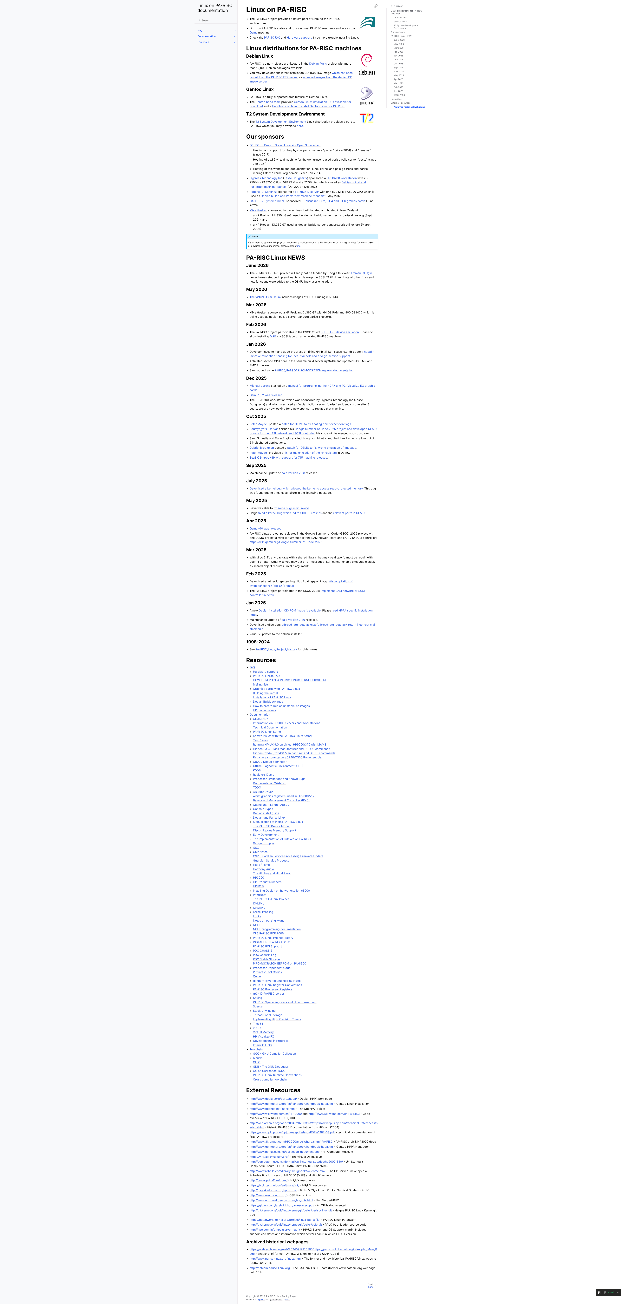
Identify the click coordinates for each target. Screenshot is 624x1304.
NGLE (257, 925)
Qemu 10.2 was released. (266, 395)
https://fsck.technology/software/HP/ (274, 1185)
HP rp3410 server (307, 191)
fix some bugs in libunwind (291, 508)
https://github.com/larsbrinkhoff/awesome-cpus (282, 1205)
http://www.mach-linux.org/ (268, 1195)
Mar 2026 (398, 48)
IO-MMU (259, 903)
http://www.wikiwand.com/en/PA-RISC (334, 1113)
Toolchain (203, 42)
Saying (257, 997)
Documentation (206, 36)
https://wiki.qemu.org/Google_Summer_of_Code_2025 (286, 542)
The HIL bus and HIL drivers (272, 873)
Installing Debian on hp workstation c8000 (281, 890)
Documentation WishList (269, 783)
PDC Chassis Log (264, 955)
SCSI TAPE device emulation (340, 332)
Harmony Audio (263, 869)
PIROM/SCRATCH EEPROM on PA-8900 (279, 963)
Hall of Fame (261, 864)
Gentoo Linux (400, 21)
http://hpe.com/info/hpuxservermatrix (275, 1229)
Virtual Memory (263, 1032)
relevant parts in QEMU (349, 513)
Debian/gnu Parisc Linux (269, 817)
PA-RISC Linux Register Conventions (277, 985)
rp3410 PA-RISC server (268, 993)
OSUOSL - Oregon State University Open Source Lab (285, 145)
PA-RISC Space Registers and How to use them (284, 1002)
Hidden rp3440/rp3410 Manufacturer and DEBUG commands (294, 753)
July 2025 (399, 71)
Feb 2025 (398, 87)
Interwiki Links (262, 1045)
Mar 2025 (398, 83)
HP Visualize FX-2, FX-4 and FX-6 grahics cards (333, 201)
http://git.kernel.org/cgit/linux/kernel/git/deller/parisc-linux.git (291, 1210)
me (298, 245)
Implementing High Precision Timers (277, 1019)
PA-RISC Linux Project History (273, 937)
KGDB (257, 770)
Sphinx (261, 1299)
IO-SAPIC (259, 907)
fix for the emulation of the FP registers (310, 452)
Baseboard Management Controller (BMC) (281, 800)
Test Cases (260, 740)
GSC (256, 847)
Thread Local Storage (267, 1015)
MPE (273, 336)
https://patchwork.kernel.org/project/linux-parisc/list (285, 1219)
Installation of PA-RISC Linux (272, 697)
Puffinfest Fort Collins (267, 972)
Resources (396, 99)
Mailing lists (261, 684)
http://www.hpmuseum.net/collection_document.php (285, 1151)
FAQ (199, 30)
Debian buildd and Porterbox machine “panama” (293, 196)
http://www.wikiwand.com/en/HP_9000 (276, 1113)
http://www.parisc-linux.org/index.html (275, 1258)
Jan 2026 (398, 55)
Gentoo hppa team (267, 102)
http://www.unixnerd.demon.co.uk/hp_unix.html (281, 1200)
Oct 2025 (398, 63)
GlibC (256, 1062)
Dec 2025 (398, 59)
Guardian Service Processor (272, 860)
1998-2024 (399, 95)
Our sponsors (398, 32)
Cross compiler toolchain (270, 1079)
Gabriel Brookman (262, 447)
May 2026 (399, 44)
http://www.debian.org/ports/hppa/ (273, 1098)
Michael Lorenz (260, 385)
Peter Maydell (259, 424)
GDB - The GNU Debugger (270, 1066)
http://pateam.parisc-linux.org (270, 1268)
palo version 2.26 (293, 619)
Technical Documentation (270, 727)
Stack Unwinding (264, 1010)
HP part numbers (264, 710)
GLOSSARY (260, 718)
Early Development (266, 834)
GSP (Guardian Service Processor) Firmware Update (288, 856)
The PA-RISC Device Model (271, 826)
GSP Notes (260, 852)
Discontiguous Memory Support (274, 830)
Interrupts (259, 894)
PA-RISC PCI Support (267, 946)
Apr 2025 (398, 79)
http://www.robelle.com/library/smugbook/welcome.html (287, 1171)
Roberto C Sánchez (263, 191)
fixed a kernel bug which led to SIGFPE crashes (290, 513)
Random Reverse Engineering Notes (277, 980)
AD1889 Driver (263, 792)
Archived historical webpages (409, 107)
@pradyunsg (276, 1299)
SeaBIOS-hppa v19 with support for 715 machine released (288, 457)
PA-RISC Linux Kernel (267, 731)
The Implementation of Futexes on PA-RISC (282, 839)
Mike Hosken (258, 210)
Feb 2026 (398, 51)
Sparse (257, 1006)
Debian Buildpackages (268, 701)
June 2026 (399, 40)
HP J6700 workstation (342, 178)
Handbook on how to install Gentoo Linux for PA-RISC (308, 106)
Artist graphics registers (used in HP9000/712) (284, 796)
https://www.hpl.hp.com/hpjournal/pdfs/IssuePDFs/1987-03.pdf (292, 1132)
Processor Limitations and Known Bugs (279, 779)
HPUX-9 (258, 886)
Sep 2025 (398, 67)
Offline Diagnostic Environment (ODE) (278, 766)
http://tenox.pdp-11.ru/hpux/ (268, 1180)
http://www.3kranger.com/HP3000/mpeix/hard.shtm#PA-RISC (291, 1141)
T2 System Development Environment (280, 121)
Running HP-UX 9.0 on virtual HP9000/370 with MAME (289, 744)
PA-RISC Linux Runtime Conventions (277, 1075)
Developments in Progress (270, 1040)
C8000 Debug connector (270, 761)
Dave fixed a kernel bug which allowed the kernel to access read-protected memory (306, 488)
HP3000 (258, 877)
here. (300, 126)
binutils (257, 1058)
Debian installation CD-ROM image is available (290, 610)
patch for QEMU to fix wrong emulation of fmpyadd (321, 447)
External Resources (400, 103)
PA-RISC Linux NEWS (401, 36)
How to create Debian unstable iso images (281, 706)
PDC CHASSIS (262, 950)
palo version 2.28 (293, 473)
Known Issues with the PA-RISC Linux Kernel (282, 736)
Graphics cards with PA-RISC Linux (276, 688)
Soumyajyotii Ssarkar (264, 429)
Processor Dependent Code (272, 968)
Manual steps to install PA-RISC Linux (278, 821)
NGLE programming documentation (277, 929)
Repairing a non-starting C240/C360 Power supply (287, 757)
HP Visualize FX (263, 1036)
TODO (257, 787)
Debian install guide (266, 813)
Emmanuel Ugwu (362, 273)
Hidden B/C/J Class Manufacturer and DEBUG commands (291, 749)
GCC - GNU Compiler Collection (274, 1053)
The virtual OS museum (265, 297)
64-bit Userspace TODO (269, 1071)
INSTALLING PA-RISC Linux (271, 942)
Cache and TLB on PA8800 (271, 804)
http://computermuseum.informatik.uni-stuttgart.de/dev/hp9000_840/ (296, 1161)
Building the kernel (265, 693)
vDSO (257, 1028)
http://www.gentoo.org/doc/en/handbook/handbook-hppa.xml (291, 1103)
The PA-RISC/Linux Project (271, 899)
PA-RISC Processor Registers (272, 989)
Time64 (258, 1023)
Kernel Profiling (263, 912)
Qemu (257, 976)
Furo (287, 1299)
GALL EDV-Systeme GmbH (267, 201)
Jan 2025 (398, 91)
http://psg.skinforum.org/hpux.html (273, 1190)
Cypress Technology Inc (266, 178)
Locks (257, 916)
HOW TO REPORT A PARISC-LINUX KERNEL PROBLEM (289, 680)
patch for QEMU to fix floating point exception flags (316, 424)
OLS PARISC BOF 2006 (268, 933)
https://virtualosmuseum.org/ (269, 1156)
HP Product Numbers (267, 882)
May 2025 (399, 75)
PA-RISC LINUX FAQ (266, 676)
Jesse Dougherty (295, 178)
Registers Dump (263, 774)
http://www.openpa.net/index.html (272, 1108)
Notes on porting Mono (269, 920)
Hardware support (265, 671)
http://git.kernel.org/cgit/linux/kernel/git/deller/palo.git (286, 1224)
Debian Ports (318, 63)
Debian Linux (400, 17)
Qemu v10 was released (265, 528)
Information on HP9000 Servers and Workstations (286, 723)
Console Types (263, 809)
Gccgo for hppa (263, 843)
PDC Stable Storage (266, 959)
